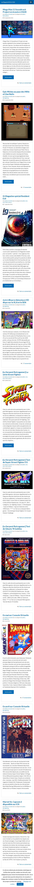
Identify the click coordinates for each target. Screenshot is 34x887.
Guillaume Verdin (8, 14)
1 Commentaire (27, 187)
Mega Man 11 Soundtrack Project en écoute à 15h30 (14, 10)
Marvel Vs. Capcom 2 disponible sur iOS (12, 803)
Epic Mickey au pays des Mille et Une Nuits (16, 92)
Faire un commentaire (25, 83)
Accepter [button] (20, 884)
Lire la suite (8, 77)
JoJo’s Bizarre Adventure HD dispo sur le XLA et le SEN (16, 301)
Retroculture (6, 15)
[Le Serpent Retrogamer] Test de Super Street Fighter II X (16, 461)
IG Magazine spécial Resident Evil (16, 197)
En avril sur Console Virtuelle (16, 706)
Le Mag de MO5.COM (8, 2)
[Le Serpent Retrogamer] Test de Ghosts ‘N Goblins (16, 527)
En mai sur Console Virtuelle (16, 615)
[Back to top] (30, 883)
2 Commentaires (26, 697)
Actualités (23, 14)
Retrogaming (6, 98)
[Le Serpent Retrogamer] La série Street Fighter (15, 373)
